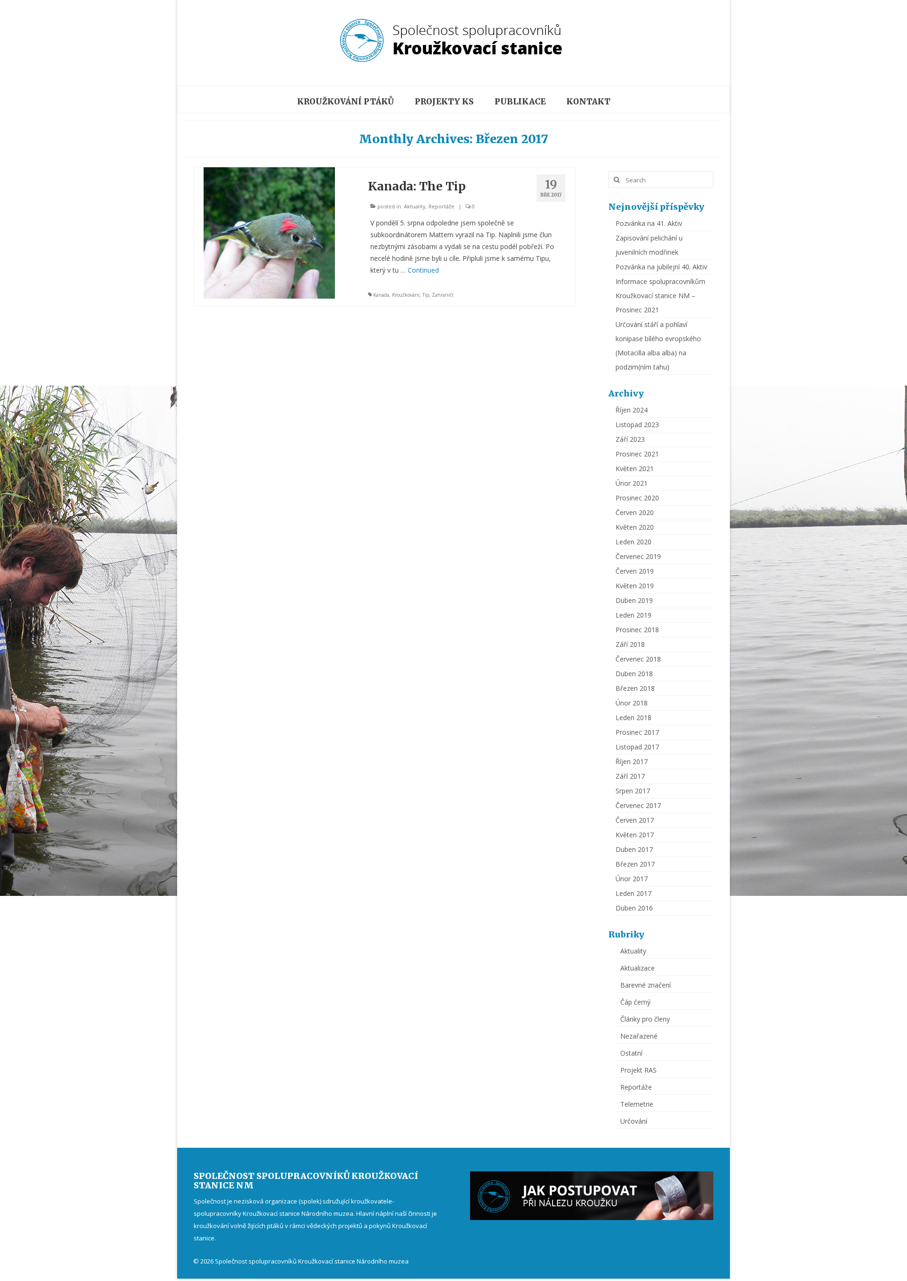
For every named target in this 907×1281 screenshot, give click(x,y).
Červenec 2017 (638, 805)
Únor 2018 (632, 702)
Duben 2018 (634, 673)
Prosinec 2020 (637, 497)
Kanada (381, 295)
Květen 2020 (635, 527)
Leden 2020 (633, 541)
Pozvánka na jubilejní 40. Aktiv (661, 266)
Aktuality (415, 206)
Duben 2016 (634, 907)
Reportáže (441, 206)
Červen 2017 (635, 820)
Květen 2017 (635, 834)
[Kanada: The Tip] (269, 232)
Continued (423, 270)
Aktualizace (637, 967)
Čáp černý (635, 1001)
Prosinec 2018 (637, 629)
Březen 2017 (635, 864)
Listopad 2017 (637, 746)
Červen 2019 (635, 571)
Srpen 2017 (633, 790)
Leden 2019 (633, 614)
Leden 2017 (633, 893)
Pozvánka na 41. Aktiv (649, 223)
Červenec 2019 (638, 556)
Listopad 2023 (637, 424)
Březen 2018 (635, 688)
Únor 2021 (632, 483)
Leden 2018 (633, 717)
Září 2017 (630, 776)
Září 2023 (630, 439)
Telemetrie (636, 1104)
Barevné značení (645, 984)
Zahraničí (443, 295)
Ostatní (631, 1053)
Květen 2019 (635, 585)
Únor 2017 (632, 878)
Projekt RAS (638, 1070)
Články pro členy (645, 1018)
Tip (425, 295)
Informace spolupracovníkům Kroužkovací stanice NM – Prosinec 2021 (660, 295)
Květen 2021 (635, 468)
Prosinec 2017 (637, 732)
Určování (633, 1121)
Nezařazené (639, 1036)
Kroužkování (405, 295)
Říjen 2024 (632, 409)
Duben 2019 (634, 600)
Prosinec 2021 (637, 453)
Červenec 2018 (638, 658)
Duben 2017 (634, 849)
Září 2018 (630, 644)
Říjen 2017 (632, 761)
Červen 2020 (635, 512)
